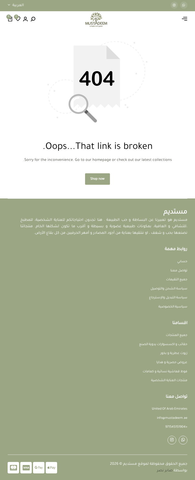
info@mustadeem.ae (172, 418)
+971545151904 (176, 427)
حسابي (182, 262)
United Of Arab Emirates (169, 409)
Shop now (97, 179)
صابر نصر (165, 471)
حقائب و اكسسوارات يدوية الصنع (163, 344)
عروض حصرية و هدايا (171, 362)
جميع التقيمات (176, 280)
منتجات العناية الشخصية (169, 380)
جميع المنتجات (176, 335)
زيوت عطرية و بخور (173, 353)
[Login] (25, 19)
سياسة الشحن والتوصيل (169, 289)
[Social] (183, 440)
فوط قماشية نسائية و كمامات (165, 372)
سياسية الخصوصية (172, 307)
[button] (18, 19)
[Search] (33, 19)
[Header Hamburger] (184, 19)
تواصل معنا (178, 271)
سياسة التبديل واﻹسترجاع (168, 298)
